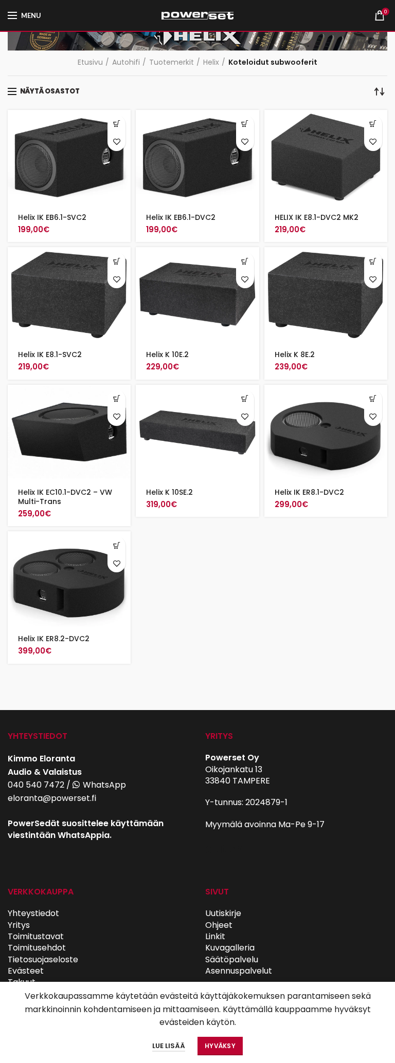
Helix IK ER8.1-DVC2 (309, 492)
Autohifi (126, 62)
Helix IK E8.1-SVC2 (50, 354)
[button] (116, 124)
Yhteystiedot (33, 913)
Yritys (19, 925)
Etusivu (90, 62)
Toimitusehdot (37, 948)
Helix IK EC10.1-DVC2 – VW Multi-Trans (65, 497)
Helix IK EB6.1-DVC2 (181, 217)
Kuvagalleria (230, 948)
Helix (211, 62)
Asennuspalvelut (238, 971)
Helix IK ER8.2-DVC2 (53, 638)
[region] (197, 37)
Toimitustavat (36, 936)
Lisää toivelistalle (116, 142)
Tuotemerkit (171, 62)
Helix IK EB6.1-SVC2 (52, 217)
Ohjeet (218, 925)
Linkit (215, 936)
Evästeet (26, 971)
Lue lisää (168, 1046)
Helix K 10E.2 (167, 354)
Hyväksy (220, 1045)
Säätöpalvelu (231, 959)
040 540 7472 (36, 785)
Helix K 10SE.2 (169, 492)
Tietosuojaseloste (43, 959)
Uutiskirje (223, 913)
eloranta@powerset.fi (52, 798)
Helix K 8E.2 (295, 354)
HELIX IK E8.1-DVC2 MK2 (316, 217)
